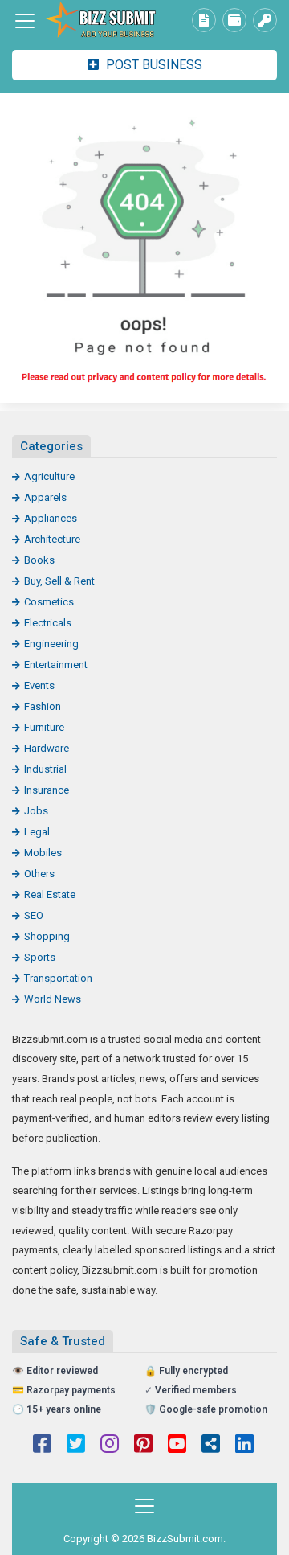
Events (39, 685)
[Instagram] (109, 1445)
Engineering (51, 644)
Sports (39, 957)
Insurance (46, 790)
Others (39, 874)
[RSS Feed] (210, 1445)
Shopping (47, 936)
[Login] (265, 20)
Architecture (52, 539)
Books (39, 560)
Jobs (36, 811)
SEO (33, 915)
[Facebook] (42, 1445)
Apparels (45, 497)
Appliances (50, 518)
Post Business (152, 64)
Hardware (46, 748)
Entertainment (56, 665)
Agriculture (49, 476)
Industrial (45, 769)
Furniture (44, 727)
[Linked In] (244, 1445)
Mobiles (43, 853)
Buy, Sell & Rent (59, 581)
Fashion (42, 706)
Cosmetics (49, 602)
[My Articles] (204, 20)
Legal (37, 832)
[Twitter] (76, 1445)
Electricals (47, 623)
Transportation (58, 978)
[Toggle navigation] (25, 21)
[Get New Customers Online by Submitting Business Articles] (100, 21)
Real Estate (49, 894)
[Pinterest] (143, 1445)
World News (52, 999)
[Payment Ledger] (234, 20)
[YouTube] (177, 1445)
